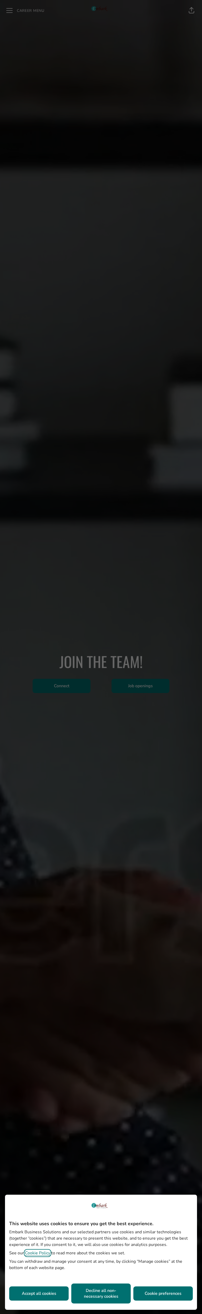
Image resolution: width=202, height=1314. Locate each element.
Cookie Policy (37, 1253)
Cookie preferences (163, 1293)
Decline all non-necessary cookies (101, 1293)
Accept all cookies (39, 1293)
